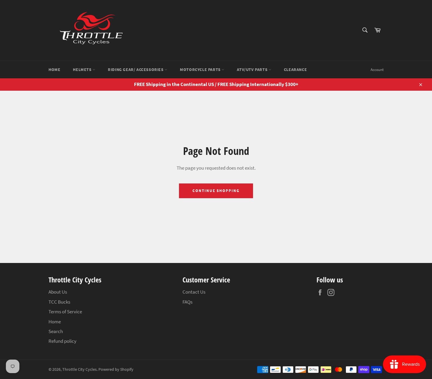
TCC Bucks (59, 302)
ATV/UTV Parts (252, 69)
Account (377, 69)
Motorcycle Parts (201, 69)
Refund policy (62, 341)
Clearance (295, 69)
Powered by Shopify (115, 369)
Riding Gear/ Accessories (136, 69)
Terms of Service (65, 311)
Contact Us (193, 292)
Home (54, 69)
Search (55, 331)
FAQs (187, 302)
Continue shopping (216, 190)
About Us (57, 292)
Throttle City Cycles (79, 369)
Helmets (83, 69)
